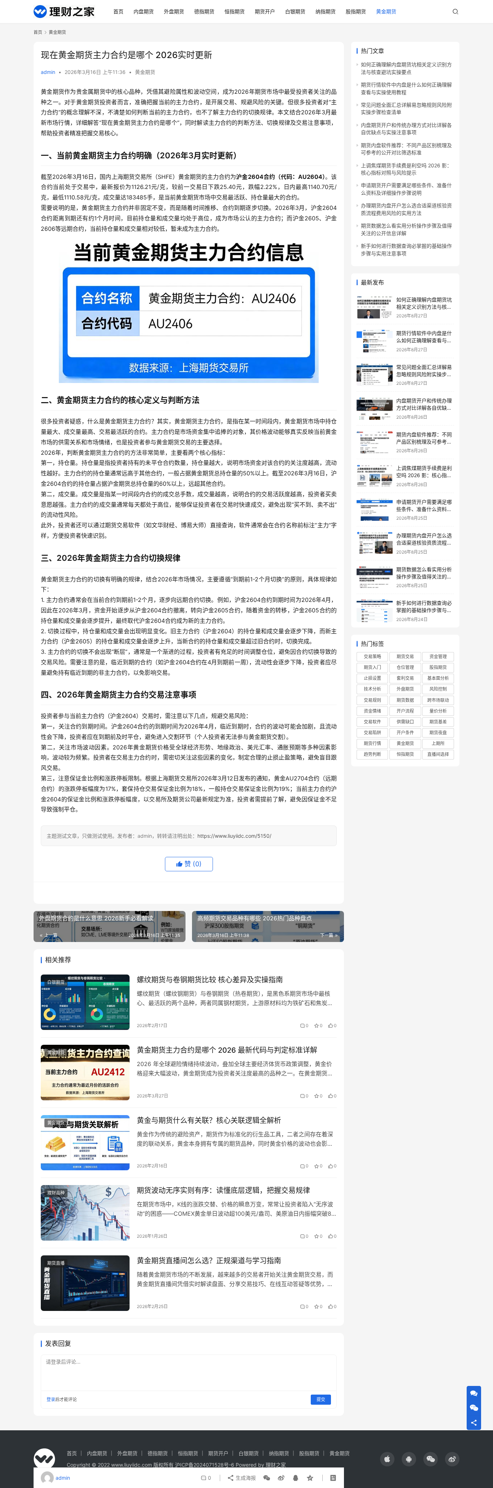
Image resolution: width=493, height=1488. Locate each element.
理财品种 (56, 1193)
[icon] (387, 1459)
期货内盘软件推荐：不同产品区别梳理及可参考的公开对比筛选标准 (424, 441)
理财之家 (276, 1465)
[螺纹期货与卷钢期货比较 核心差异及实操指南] (85, 1002)
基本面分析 (438, 678)
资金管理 (438, 656)
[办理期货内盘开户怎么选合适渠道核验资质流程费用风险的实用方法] (375, 543)
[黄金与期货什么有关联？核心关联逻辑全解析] (85, 1143)
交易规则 (372, 700)
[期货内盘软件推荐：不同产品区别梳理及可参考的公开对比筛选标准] (375, 442)
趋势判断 (372, 754)
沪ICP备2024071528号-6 (204, 1465)
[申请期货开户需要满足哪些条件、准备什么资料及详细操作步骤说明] (375, 509)
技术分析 (372, 689)
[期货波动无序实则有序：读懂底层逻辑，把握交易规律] (85, 1213)
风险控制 (438, 689)
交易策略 (372, 656)
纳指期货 (325, 11)
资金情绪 (372, 711)
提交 (321, 1399)
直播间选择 (438, 754)
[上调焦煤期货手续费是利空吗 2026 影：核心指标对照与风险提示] (375, 476)
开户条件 (405, 732)
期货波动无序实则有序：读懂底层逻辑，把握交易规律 (223, 1190)
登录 (51, 1399)
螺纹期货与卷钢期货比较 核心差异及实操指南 (210, 980)
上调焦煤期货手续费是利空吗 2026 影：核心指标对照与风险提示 (424, 475)
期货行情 (372, 743)
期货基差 (438, 722)
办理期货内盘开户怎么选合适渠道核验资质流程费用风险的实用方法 (424, 542)
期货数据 (405, 700)
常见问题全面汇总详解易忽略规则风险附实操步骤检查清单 (424, 374)
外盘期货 (174, 11)
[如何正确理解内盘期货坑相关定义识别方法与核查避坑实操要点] (375, 307)
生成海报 (245, 1478)
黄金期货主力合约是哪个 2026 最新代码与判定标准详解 (227, 1050)
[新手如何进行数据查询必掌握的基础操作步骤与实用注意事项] (375, 610)
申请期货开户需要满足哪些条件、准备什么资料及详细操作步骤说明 (424, 509)
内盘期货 (144, 11)
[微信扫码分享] (266, 1477)
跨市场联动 (438, 700)
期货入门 (372, 667)
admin (48, 72)
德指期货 (204, 11)
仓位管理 (405, 667)
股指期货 (356, 11)
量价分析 (438, 711)
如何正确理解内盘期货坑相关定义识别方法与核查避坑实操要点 (424, 306)
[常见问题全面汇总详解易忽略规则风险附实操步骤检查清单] (375, 375)
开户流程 (405, 711)
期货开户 (265, 11)
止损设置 (372, 678)
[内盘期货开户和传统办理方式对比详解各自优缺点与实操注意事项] (375, 408)
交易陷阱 (372, 732)
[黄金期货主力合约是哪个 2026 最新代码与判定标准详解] (85, 1072)
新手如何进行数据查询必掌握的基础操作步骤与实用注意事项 (424, 610)
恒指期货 (234, 11)
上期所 (438, 743)
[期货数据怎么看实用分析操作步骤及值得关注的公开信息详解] (375, 577)
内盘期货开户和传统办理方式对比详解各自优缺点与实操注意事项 (424, 407)
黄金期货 (386, 11)
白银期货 (295, 11)
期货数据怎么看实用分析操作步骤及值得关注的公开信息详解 (424, 576)
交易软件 (372, 722)
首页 (118, 11)
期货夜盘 (438, 732)
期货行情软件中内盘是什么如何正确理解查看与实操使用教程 (424, 340)
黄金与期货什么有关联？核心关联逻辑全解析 (209, 1120)
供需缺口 (405, 722)
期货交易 (405, 656)
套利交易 (405, 678)
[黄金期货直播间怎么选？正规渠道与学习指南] (85, 1283)
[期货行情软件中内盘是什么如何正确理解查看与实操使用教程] (375, 341)
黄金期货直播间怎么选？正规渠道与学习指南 (209, 1260)
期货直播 (56, 1263)
